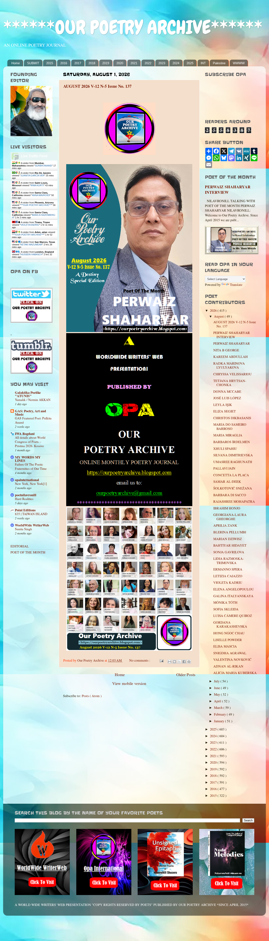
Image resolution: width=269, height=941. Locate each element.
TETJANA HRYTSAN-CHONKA (229, 382)
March (218, 707)
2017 (77, 63)
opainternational (27, 479)
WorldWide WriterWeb (32, 525)
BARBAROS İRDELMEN (231, 442)
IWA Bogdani (25, 433)
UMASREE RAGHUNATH (232, 461)
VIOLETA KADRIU (30, 225)
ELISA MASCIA (225, 646)
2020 (119, 63)
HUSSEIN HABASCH (31, 254)
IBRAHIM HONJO (226, 508)
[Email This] (169, 662)
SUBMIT (33, 63)
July (217, 681)
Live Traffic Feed (34, 156)
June (217, 688)
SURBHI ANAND (43, 165)
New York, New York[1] (31, 484)
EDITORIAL (20, 546)
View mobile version (129, 683)
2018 (91, 63)
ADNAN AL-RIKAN (228, 666)
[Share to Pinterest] (189, 662)
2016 (63, 63)
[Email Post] (161, 660)
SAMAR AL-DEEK (227, 481)
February (220, 714)
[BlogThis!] (174, 662)
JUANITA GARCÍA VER (32, 175)
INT (203, 63)
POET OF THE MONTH (28, 552)
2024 (176, 63)
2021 (134, 63)
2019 (105, 63)
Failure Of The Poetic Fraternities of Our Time (31, 466)
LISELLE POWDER (227, 639)
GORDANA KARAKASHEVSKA (230, 624)
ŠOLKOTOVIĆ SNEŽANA (232, 488)
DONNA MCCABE (227, 391)
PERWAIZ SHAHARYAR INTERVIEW (228, 189)
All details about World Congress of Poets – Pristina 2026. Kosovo (30, 441)
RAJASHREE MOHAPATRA (234, 501)
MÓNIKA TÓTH (225, 602)
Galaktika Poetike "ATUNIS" (28, 394)
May (217, 694)
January (219, 721)
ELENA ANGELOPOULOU (233, 589)
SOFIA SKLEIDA (226, 609)
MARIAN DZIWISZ (227, 539)
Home (15, 63)
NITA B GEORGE (226, 350)
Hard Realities (24, 499)
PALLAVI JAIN (224, 468)
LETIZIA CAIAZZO (227, 576)
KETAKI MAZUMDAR (31, 244)
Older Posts (185, 674)
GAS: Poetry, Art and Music (30, 412)
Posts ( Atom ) (92, 696)
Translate (236, 284)
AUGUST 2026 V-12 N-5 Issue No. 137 (97, 86)
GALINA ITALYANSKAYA (233, 596)
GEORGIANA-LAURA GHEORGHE (230, 516)
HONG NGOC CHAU (229, 633)
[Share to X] (179, 662)
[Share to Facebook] (184, 662)
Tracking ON (46, 261)
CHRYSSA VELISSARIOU (232, 374)
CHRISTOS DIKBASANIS (232, 418)
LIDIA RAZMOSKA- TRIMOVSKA (228, 560)
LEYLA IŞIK (222, 404)
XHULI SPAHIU (225, 448)
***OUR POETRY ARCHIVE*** (36, 205)
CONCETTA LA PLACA (231, 475)
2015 (49, 63)
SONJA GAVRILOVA (228, 552)
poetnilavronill (25, 494)
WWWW (239, 63)
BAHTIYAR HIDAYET (230, 545)
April (218, 701)
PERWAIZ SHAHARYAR (231, 343)
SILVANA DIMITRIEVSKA (233, 455)
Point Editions (25, 510)
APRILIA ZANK (225, 525)
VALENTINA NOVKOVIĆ (232, 659)
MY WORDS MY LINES (28, 459)
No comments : (140, 660)
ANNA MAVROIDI (41, 195)
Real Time (33, 261)
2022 (148, 63)
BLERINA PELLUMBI (229, 532)
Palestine (219, 63)
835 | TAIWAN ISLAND (31, 514)
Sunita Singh (23, 529)
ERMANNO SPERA (227, 569)
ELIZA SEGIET (224, 411)
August (219, 316)
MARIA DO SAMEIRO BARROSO (229, 426)
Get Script (21, 261)
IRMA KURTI (37, 185)
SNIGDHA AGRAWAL (229, 653)
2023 (161, 63)
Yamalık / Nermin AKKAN (32, 400)
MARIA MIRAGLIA (227, 435)
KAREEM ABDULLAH (230, 356)
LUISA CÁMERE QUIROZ (232, 615)
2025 (190, 63)
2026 (214, 310)
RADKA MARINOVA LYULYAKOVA (229, 365)
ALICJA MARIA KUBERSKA (235, 672)
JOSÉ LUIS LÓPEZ (227, 398)
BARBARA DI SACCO (229, 495)
